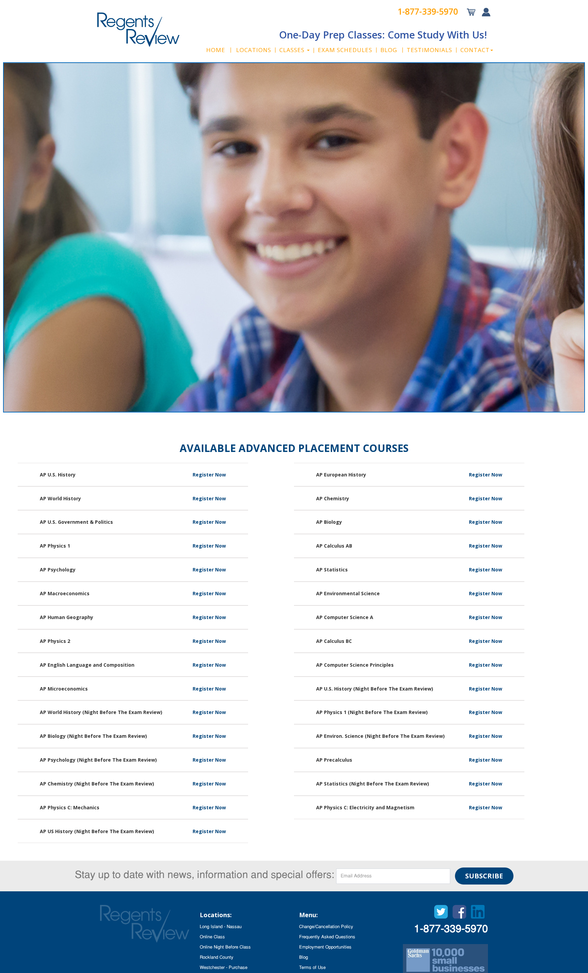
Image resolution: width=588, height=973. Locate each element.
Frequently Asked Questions (327, 937)
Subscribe (484, 875)
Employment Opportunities (325, 947)
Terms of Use (312, 968)
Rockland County (216, 957)
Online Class (212, 937)
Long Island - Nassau (221, 927)
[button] (294, 50)
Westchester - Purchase (223, 968)
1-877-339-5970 (427, 11)
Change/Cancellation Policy (326, 927)
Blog (303, 957)
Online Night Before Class (225, 947)
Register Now (209, 474)
